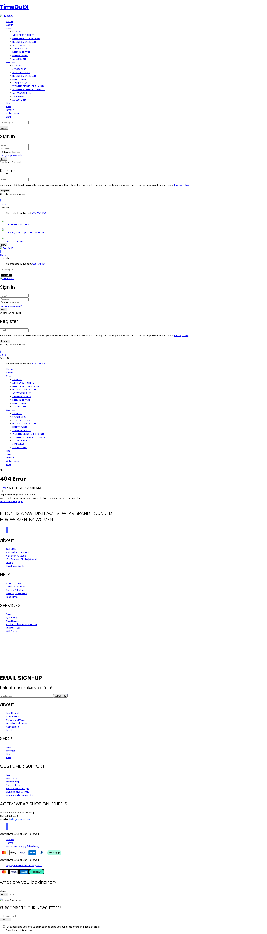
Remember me (12, 152)
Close (3, 204)
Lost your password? (11, 155)
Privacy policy (181, 185)
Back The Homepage (11, 501)
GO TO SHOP (39, 213)
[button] (133, 201)
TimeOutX (14, 7)
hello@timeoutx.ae (19, 819)
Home (3, 487)
